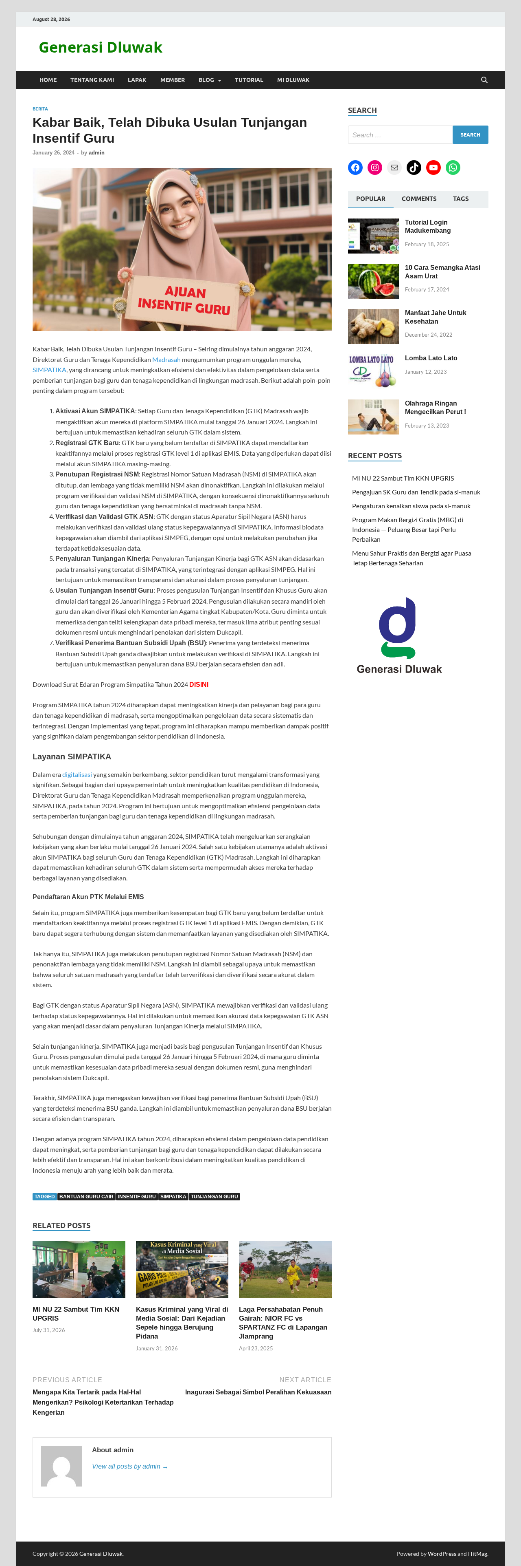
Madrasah (166, 359)
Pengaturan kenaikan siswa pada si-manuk (411, 506)
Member (172, 80)
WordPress (442, 1553)
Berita (40, 109)
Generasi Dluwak (100, 47)
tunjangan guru (214, 1197)
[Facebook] (355, 167)
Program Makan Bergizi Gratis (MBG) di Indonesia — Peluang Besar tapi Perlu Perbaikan (407, 529)
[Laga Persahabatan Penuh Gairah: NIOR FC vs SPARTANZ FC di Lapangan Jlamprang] (285, 1272)
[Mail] (394, 167)
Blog (206, 80)
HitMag (477, 1553)
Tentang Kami (92, 80)
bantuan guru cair (86, 1197)
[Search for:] (418, 135)
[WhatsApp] (453, 167)
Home (48, 80)
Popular (370, 199)
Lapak (137, 80)
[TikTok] (414, 167)
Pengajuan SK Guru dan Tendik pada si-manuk (416, 492)
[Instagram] (375, 167)
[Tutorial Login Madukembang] (373, 223)
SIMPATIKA (49, 369)
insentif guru (137, 1197)
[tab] (371, 199)
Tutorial (249, 80)
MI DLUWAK (293, 80)
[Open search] (484, 80)
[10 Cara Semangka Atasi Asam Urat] (373, 268)
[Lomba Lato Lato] (373, 359)
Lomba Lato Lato (431, 358)
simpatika (173, 1197)
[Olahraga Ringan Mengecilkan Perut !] (373, 404)
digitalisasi (77, 774)
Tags (461, 199)
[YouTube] (433, 167)
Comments (419, 199)
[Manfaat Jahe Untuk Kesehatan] (373, 314)
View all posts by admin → (130, 1466)
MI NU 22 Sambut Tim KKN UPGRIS (403, 478)
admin (97, 153)
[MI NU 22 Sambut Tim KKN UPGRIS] (79, 1272)
